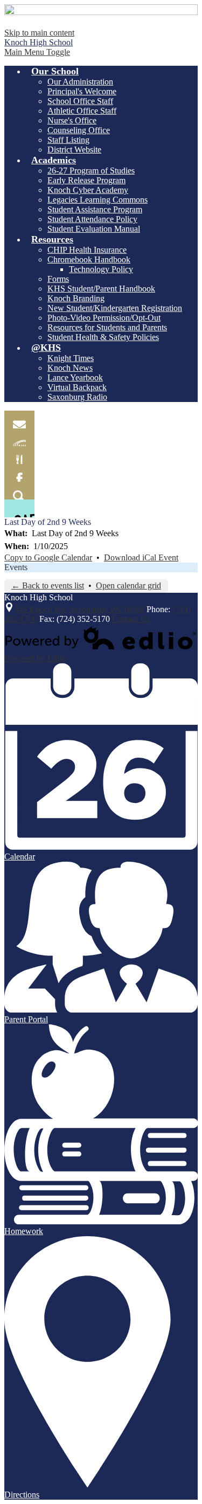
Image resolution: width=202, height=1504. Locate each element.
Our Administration (80, 81)
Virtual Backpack (77, 387)
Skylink (19, 437)
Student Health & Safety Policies (103, 337)
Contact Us (131, 618)
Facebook (19, 473)
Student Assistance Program (94, 209)
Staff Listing (68, 139)
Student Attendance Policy (92, 219)
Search (19, 491)
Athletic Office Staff (81, 110)
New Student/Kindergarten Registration (114, 308)
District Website (74, 149)
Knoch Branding (76, 298)
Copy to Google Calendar (48, 557)
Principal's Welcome (81, 91)
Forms (58, 278)
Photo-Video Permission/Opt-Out (104, 317)
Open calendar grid (128, 585)
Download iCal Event (141, 557)
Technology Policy (101, 269)
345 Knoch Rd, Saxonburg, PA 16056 (79, 609)
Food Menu (19, 455)
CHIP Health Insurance (87, 249)
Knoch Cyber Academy (87, 190)
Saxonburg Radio (77, 396)
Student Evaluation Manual (93, 228)
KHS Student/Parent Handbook (101, 288)
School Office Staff (80, 101)
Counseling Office (78, 130)
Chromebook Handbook (88, 259)
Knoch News (70, 367)
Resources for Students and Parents (107, 327)
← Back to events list (47, 585)
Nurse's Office (71, 120)
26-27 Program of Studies (91, 170)
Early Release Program (86, 180)
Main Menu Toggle (37, 52)
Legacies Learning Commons (97, 199)
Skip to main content (39, 32)
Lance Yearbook (75, 377)
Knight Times (70, 358)
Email (19, 419)
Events (15, 567)
